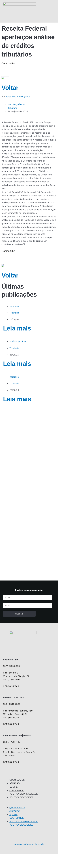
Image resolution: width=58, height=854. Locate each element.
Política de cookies (21, 797)
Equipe (13, 787)
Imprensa (14, 306)
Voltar (10, 87)
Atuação (14, 783)
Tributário (12, 108)
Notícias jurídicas (16, 104)
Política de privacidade (23, 794)
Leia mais (17, 328)
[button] (29, 804)
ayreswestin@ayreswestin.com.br (29, 844)
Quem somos (17, 780)
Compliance (16, 790)
